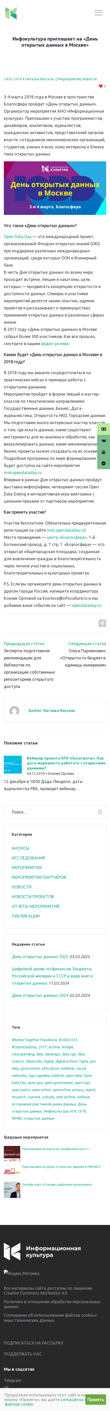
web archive (65, 1097)
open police (21, 1090)
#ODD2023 (68, 1040)
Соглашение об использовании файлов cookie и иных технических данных (50, 1317)
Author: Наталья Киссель (51, 710)
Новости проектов (33, 896)
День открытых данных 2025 (40, 956)
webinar (83, 1097)
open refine (41, 1090)
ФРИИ (17, 1118)
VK (6, 1387)
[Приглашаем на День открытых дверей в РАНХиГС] (12, 1171)
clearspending (23, 1054)
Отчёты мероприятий (36, 906)
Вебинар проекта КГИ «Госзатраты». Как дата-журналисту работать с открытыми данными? (66, 762)
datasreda (34, 1061)
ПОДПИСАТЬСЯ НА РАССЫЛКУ (33, 1343)
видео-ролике (55, 343)
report (90, 1090)
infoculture (50, 1068)
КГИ (73, 1111)
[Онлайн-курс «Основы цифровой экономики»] (12, 1189)
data (39, 1054)
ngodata (43, 1076)
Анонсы (20, 848)
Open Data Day (18, 236)
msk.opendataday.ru (23, 472)
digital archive (67, 1061)
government (30, 1068)
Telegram (12, 1380)
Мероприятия (69, 79)
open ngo (82, 1083)
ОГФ (82, 1111)
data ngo (69, 1054)
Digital (48, 1061)
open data (74, 1076)
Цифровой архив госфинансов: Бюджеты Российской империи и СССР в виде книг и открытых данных (52, 975)
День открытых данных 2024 (40, 995)
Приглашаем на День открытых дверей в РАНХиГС (61, 1166)
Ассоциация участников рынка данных (44, 1104)
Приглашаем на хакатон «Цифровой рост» (55, 1149)
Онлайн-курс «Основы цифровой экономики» (57, 1184)
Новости (89, 79)
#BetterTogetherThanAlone (34, 1040)
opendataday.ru (86, 605)
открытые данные (39, 1118)
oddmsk (57, 1076)
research (19, 1097)
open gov (35, 1083)
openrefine (62, 1090)
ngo (32, 1076)
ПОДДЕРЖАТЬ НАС (23, 1354)
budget (67, 1047)
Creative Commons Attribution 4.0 (35, 1293)
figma (83, 1061)
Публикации (26, 916)
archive (54, 1047)
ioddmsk (67, 1068)
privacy (78, 1090)
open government (59, 1083)
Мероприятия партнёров (39, 877)
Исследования (28, 858)
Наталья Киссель (39, 79)
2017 (43, 1047)
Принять (95, 1399)
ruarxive (34, 1097)
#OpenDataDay (24, 1047)
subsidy (48, 1097)
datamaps (52, 1054)
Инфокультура (56, 1111)
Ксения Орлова (61, 774)
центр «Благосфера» (67, 537)
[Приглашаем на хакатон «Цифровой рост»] (12, 1153)
